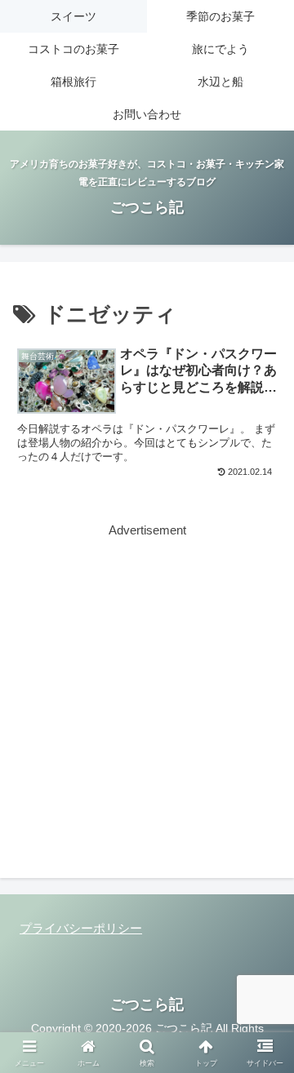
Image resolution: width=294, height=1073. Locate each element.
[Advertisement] (147, 688)
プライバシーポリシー (81, 928)
